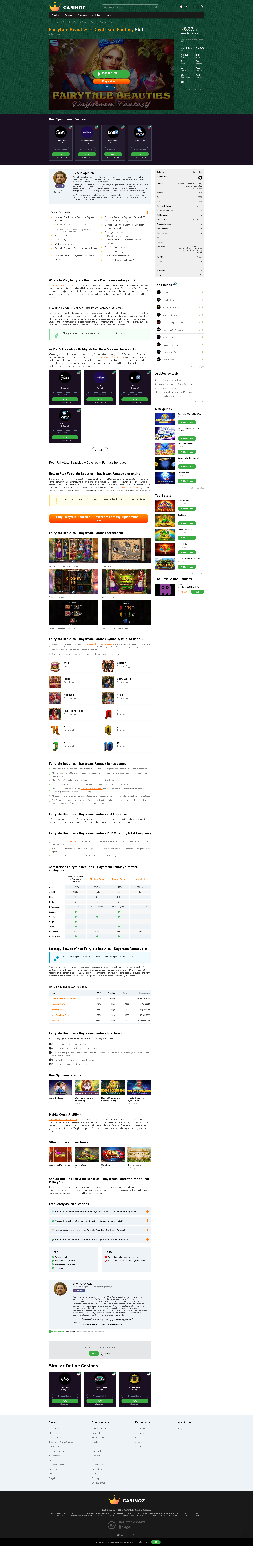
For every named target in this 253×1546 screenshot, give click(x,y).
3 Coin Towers (183, 500)
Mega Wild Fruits (58, 1004)
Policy (138, 1437)
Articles (96, 15)
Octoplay (52, 1168)
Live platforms (98, 1482)
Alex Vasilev (70, 1331)
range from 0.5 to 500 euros (128, 487)
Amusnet (78, 1168)
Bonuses (82, 15)
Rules (51, 1460)
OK (156, 1542)
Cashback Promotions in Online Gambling (173, 384)
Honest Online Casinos (59, 1451)
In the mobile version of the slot (63, 1119)
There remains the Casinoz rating (109, 357)
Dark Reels (56, 1021)
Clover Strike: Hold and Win (188, 458)
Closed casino (55, 1437)
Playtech (181, 433)
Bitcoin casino (98, 1437)
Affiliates (139, 1446)
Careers (138, 1442)
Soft (94, 1460)
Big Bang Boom (97, 879)
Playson (180, 417)
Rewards (53, 1469)
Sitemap (95, 1478)
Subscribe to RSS (127, 1535)
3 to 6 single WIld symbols (92, 788)
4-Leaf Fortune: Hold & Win (189, 559)
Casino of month (99, 1428)
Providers (53, 1473)
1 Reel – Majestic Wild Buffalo (64, 998)
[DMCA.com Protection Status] (125, 1528)
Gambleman (182, 515)
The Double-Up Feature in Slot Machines (173, 392)
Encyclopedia (55, 1478)
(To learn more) (143, 1542)
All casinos (100, 450)
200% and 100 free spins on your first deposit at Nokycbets (190, 586)
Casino (55, 15)
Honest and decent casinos (61, 285)
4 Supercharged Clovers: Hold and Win (189, 429)
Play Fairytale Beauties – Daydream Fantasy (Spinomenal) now (98, 518)
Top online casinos (57, 1455)
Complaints (97, 1451)
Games (68, 15)
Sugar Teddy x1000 (185, 444)
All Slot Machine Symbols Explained (171, 396)
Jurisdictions (97, 1464)
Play (61, 154)
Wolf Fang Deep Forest (61, 1015)
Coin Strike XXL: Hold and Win (189, 414)
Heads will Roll (140, 879)
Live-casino (97, 1446)
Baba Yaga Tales (58, 1009)
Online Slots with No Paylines (168, 380)
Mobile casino (98, 1442)
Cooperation (140, 1428)
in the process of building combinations (98, 644)
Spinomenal (54, 1101)
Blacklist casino (56, 1433)
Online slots (54, 1446)
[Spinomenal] (200, 178)
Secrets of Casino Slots (165, 388)
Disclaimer (140, 1433)
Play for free (188, 422)
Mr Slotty (131, 1168)
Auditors (95, 1473)
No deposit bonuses (58, 1464)
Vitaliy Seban (60, 191)
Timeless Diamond (185, 473)
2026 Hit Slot (183, 544)
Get (197, 592)
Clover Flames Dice (185, 529)
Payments (96, 1433)
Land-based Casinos (101, 1455)
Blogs (180, 1428)
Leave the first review (190, 33)
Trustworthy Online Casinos (61, 1442)
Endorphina (182, 503)
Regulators (97, 1469)
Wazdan (104, 1168)
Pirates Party (118, 879)
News (109, 15)
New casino (54, 1428)
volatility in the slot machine (67, 841)
